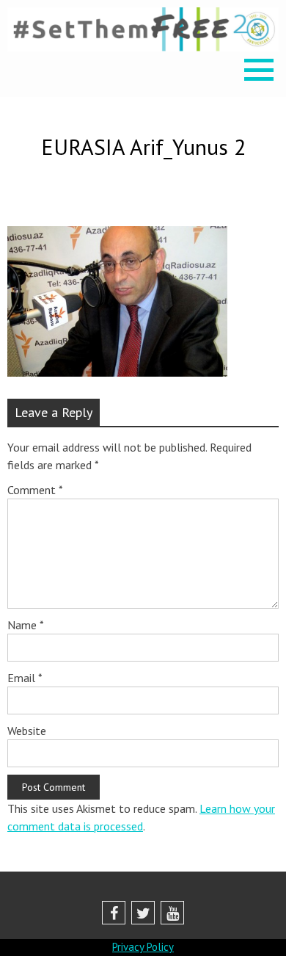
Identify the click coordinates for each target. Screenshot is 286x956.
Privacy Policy (143, 947)
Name (25, 625)
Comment (35, 489)
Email (25, 677)
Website (26, 730)
